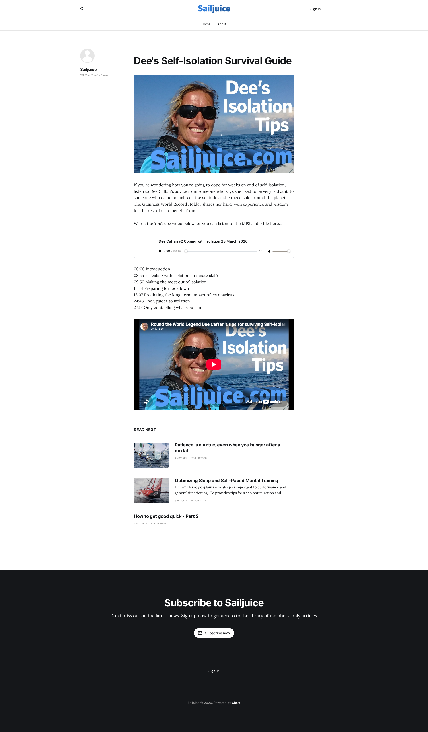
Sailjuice (88, 69)
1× (260, 251)
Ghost (236, 703)
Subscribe (336, 9)
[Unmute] (269, 251)
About (221, 24)
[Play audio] (161, 251)
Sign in (315, 9)
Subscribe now (217, 633)
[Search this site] (82, 9)
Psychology (143, 50)
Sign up (214, 671)
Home (206, 24)
